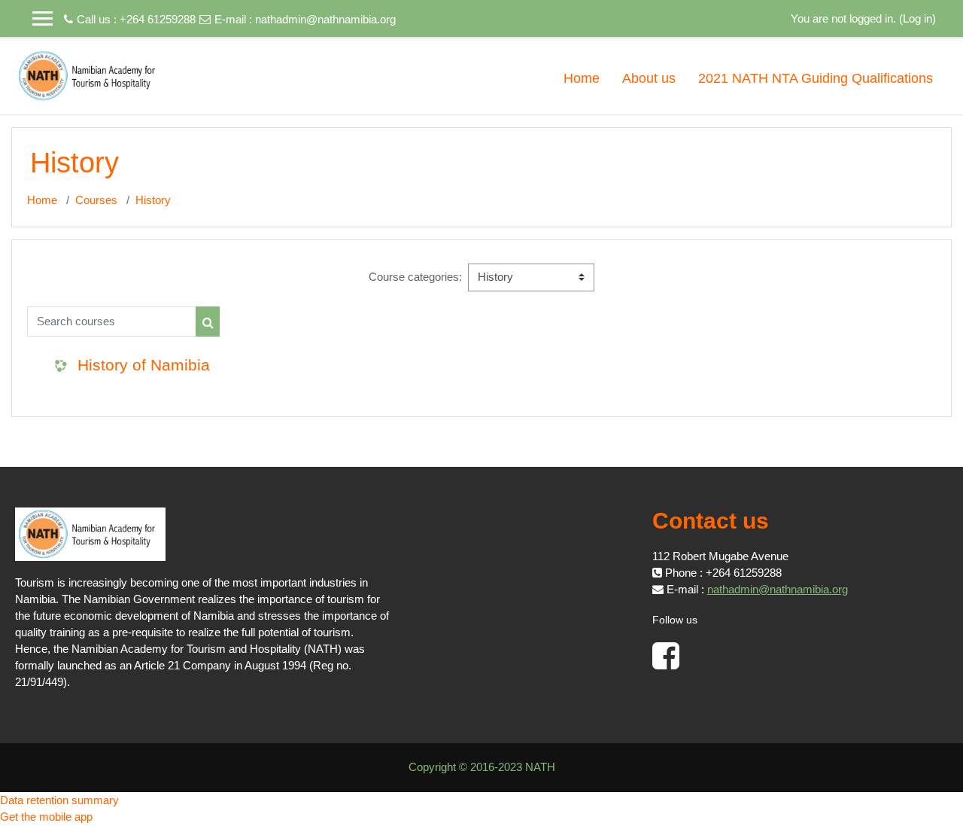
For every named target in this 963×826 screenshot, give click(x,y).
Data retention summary (59, 800)
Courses (96, 200)
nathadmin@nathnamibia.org (325, 19)
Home (582, 78)
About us (649, 78)
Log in (917, 18)
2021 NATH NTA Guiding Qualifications (815, 78)
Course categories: (415, 276)
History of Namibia (143, 364)
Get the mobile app (46, 816)
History (153, 200)
